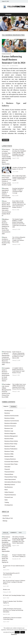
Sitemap (5, 520)
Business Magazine (10, 433)
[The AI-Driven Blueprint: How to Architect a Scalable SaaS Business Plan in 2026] (6, 237)
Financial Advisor (9, 471)
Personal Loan (9, 497)
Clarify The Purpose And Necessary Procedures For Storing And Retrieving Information (13, 610)
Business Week (9, 456)
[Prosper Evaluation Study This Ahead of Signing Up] (6, 555)
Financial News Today (11, 477)
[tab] (5, 406)
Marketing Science (10, 484)
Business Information (11, 423)
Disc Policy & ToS (8, 518)
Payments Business (10, 494)
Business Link (9, 428)
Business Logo (9, 431)
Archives (13, 406)
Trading (7, 502)
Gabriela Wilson (14, 65)
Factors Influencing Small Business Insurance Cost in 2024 (13, 59)
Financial (7, 469)
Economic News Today (11, 464)
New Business (9, 487)
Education (7, 466)
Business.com (6, 589)
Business (7, 413)
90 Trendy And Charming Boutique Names (14, 595)
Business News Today (11, 443)
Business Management (11, 436)
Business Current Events (12, 420)
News (6, 489)
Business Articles (9, 418)
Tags (20, 532)
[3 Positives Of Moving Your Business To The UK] (6, 167)
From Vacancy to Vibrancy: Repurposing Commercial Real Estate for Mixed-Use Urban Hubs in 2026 (18, 355)
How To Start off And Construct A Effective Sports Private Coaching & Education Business (14, 582)
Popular (5, 532)
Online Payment (9, 492)
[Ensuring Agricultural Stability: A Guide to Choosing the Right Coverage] (6, 188)
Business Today (9, 451)
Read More (5, 139)
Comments (13, 532)
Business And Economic (12, 415)
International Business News (13, 482)
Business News (9, 438)
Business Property (10, 446)
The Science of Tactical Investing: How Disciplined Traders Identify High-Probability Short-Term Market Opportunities (19, 152)
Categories (5, 406)
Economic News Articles (11, 461)
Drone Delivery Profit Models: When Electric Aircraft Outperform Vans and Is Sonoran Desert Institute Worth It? (19, 204)
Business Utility (9, 454)
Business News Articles (11, 441)
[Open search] (24, 14)
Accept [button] (17, 632)
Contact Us (6, 515)
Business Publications (11, 448)
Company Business (10, 459)
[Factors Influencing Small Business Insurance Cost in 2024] (14, 45)
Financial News (9, 474)
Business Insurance (6, 53)
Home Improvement (10, 479)
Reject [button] (22, 632)
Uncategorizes (9, 505)
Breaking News (9, 410)
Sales (6, 500)
